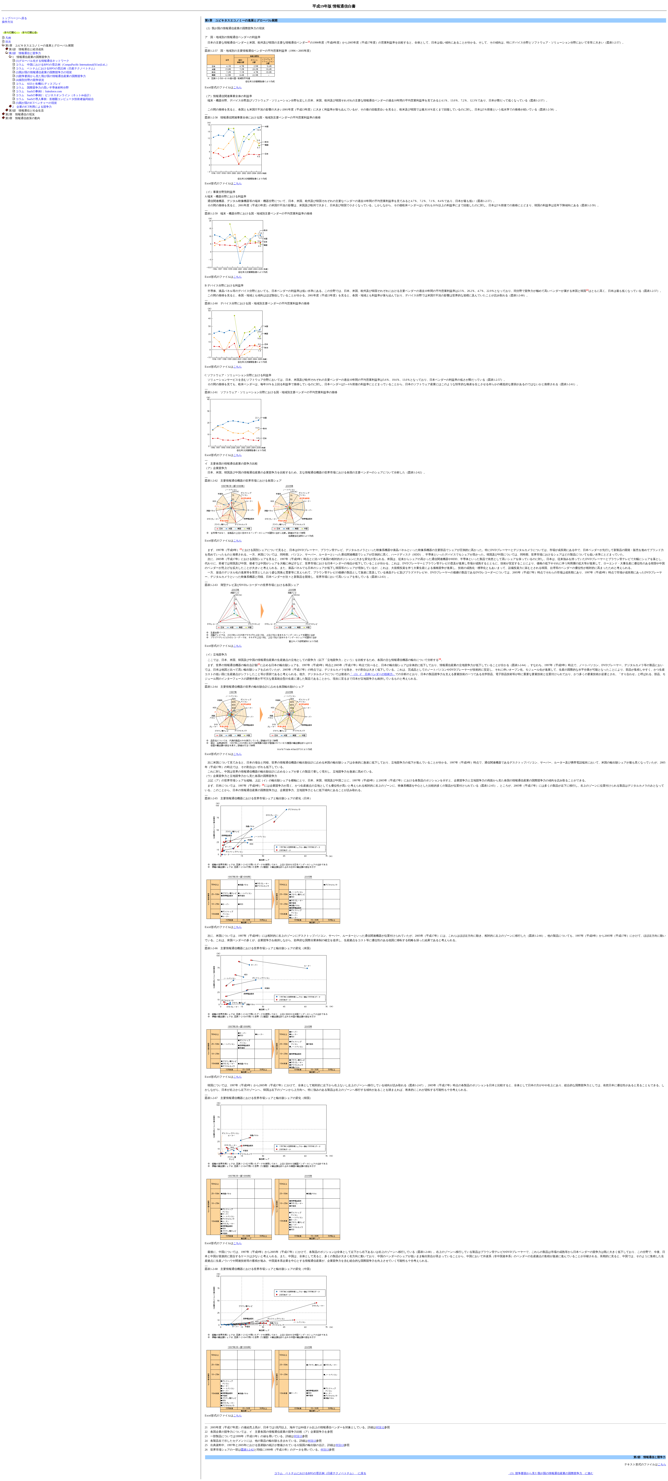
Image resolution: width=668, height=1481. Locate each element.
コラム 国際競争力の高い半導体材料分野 (42, 87)
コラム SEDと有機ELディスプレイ (38, 83)
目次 (8, 41)
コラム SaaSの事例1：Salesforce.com (39, 91)
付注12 (380, 1427)
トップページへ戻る (14, 18)
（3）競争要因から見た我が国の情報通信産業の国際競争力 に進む (550, 1473)
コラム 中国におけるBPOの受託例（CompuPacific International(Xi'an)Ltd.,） (62, 64)
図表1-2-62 (247, 1449)
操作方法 (7, 21)
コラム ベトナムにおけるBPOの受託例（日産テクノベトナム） (56, 68)
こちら (237, 87)
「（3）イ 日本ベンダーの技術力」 (372, 674)
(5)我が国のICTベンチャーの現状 (36, 102)
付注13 (298, 1436)
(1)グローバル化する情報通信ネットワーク (42, 60)
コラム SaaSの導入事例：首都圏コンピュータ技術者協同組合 (55, 99)
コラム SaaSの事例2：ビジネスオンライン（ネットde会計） (54, 95)
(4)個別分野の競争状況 (30, 79)
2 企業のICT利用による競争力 (32, 106)
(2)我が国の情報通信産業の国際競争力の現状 (44, 72)
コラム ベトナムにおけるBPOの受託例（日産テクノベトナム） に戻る (320, 1473)
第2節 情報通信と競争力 (25, 53)
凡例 (8, 37)
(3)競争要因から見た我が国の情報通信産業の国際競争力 (51, 76)
